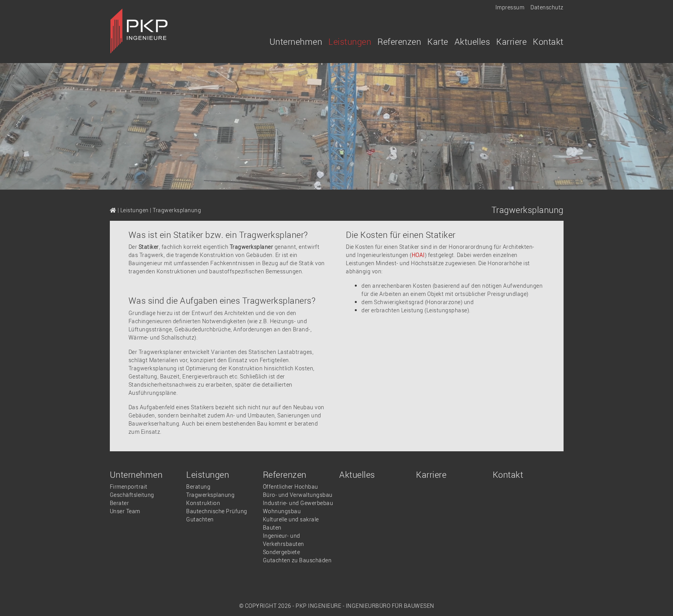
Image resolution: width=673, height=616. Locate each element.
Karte (437, 41)
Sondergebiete (281, 552)
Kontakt (548, 41)
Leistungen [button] (349, 41)
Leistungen (134, 210)
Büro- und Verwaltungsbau (298, 494)
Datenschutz (547, 7)
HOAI (418, 255)
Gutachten (200, 519)
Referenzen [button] (399, 41)
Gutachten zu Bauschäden (297, 560)
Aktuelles (472, 41)
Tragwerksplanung (210, 494)
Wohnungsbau (282, 511)
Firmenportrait (129, 486)
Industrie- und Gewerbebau (298, 503)
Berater (119, 503)
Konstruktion (203, 503)
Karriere (511, 41)
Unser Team (125, 511)
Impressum (510, 7)
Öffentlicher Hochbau (290, 486)
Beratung (198, 486)
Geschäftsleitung (132, 494)
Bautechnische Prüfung (216, 511)
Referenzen (285, 474)
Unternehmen (136, 474)
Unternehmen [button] (296, 41)
